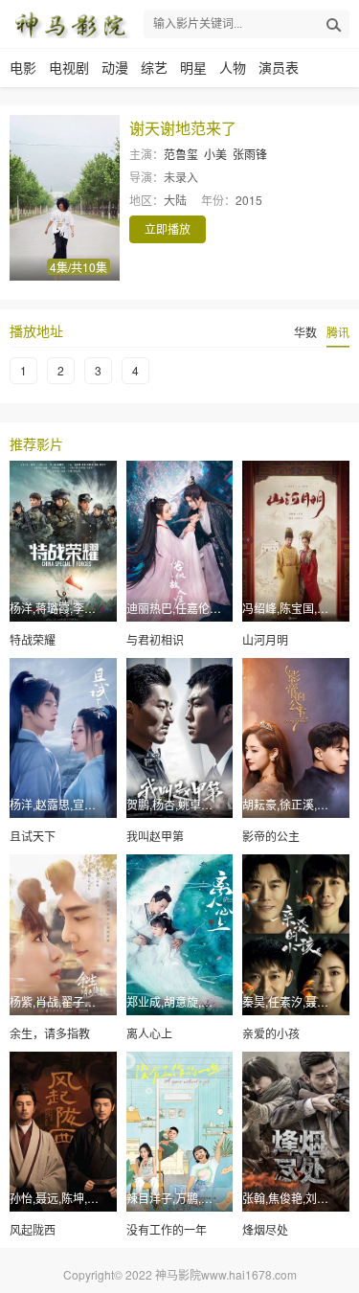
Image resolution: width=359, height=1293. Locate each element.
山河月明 (265, 639)
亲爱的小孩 (271, 1033)
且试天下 (33, 836)
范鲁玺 (181, 154)
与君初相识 (155, 639)
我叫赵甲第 (155, 836)
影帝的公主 (271, 836)
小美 (215, 154)
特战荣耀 (33, 639)
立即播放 (168, 228)
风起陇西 (33, 1229)
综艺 (154, 67)
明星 (193, 67)
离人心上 (149, 1033)
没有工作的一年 (166, 1229)
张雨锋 (250, 154)
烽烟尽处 (265, 1229)
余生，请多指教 (50, 1033)
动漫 (114, 67)
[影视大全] (70, 24)
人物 (232, 67)
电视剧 (69, 67)
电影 (23, 67)
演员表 (278, 67)
